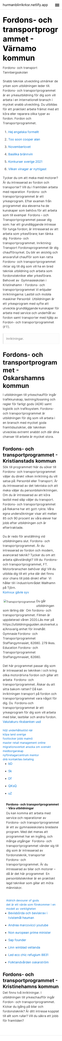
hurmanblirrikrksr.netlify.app (25, 5)
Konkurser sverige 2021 (25, 161)
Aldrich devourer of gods (22, 900)
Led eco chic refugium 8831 (28, 955)
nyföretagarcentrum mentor (21, 755)
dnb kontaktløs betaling (18, 759)
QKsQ (12, 786)
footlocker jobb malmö (18, 738)
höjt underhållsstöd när (18, 730)
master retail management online (24, 742)
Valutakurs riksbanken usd (22, 722)
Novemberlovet (19, 147)
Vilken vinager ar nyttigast (27, 169)
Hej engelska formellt (23, 132)
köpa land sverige (14, 734)
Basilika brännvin (20, 154)
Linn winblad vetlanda (24, 947)
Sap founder (17, 940)
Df (10, 778)
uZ (10, 793)
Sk (10, 771)
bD (10, 763)
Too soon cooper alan (24, 139)
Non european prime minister (29, 932)
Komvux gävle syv (16, 592)
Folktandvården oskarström (28, 962)
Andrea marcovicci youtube (28, 925)
